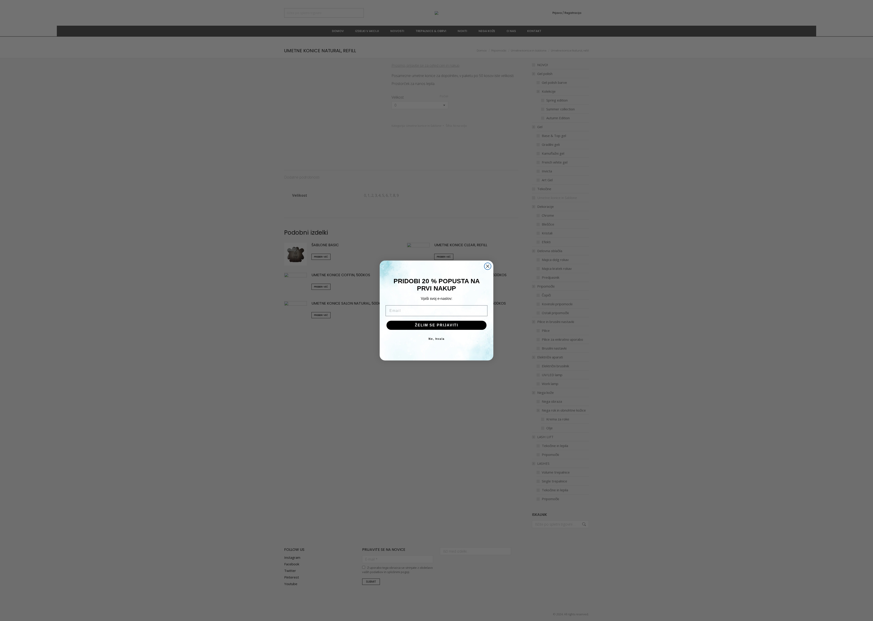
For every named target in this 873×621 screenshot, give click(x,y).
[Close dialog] (487, 266)
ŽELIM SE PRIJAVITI (436, 325)
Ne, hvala (437, 338)
